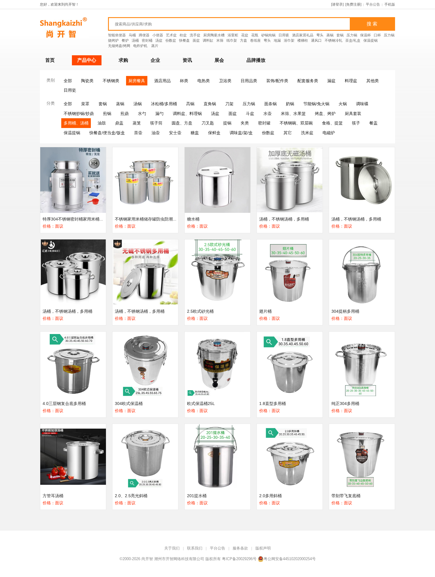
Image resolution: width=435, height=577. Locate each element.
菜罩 (85, 103)
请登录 (337, 4)
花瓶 (254, 35)
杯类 (184, 80)
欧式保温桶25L (201, 403)
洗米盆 (307, 132)
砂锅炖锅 (268, 35)
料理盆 (351, 80)
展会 (219, 60)
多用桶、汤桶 (76, 123)
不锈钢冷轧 (333, 40)
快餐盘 (184, 40)
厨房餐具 (136, 80)
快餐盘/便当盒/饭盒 (107, 132)
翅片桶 (265, 311)
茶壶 (138, 132)
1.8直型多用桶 (272, 403)
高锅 (190, 103)
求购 (123, 60)
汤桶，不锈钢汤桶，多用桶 (284, 219)
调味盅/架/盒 (241, 132)
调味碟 (362, 103)
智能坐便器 (117, 35)
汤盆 (158, 40)
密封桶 (147, 40)
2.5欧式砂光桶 (200, 311)
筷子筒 (156, 123)
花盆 (244, 35)
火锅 (343, 103)
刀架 (229, 103)
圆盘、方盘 (182, 123)
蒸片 (154, 46)
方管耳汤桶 (53, 495)
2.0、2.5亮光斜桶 (131, 495)
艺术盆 (171, 35)
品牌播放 (255, 60)
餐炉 (125, 40)
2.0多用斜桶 (270, 495)
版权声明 (263, 548)
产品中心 (86, 60)
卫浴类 (225, 80)
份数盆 (170, 40)
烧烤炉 (113, 40)
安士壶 (175, 132)
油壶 (156, 132)
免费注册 (353, 4)
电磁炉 (329, 132)
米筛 (219, 40)
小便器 (157, 35)
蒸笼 (137, 123)
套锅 (340, 35)
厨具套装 (353, 113)
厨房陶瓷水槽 (214, 35)
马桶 (132, 35)
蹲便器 (144, 35)
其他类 (372, 80)
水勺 (142, 113)
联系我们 (194, 548)
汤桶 (135, 40)
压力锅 (352, 35)
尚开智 (147, 559)
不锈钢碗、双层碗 (296, 123)
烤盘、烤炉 (325, 113)
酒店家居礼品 (302, 35)
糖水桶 (193, 219)
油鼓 (102, 123)
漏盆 (331, 80)
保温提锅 (370, 40)
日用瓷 (283, 35)
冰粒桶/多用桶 (164, 103)
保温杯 (365, 35)
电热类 (203, 80)
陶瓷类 (87, 80)
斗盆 (250, 113)
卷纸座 (255, 40)
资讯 (187, 60)
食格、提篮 (332, 123)
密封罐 (264, 123)
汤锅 (137, 103)
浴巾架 (289, 40)
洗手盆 (195, 35)
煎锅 (107, 113)
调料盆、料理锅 (187, 113)
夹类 (245, 123)
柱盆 (183, 35)
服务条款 (240, 548)
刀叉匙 (208, 123)
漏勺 (159, 113)
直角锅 (210, 103)
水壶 (267, 113)
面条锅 (270, 103)
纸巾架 (231, 40)
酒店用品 (162, 80)
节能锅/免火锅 (316, 103)
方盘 (243, 40)
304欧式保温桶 (129, 403)
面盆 (196, 40)
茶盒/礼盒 (352, 40)
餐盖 (373, 123)
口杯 (377, 35)
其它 (287, 132)
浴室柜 (233, 35)
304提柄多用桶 (345, 311)
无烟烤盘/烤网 (119, 46)
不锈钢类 (111, 80)
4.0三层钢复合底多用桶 (64, 403)
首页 (50, 60)
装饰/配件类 (277, 80)
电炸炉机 (140, 46)
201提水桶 (197, 495)
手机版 (389, 4)
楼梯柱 (302, 40)
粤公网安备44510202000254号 (290, 559)
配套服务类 (307, 80)
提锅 (227, 123)
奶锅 (290, 103)
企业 (155, 60)
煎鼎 (124, 113)
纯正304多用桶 (345, 403)
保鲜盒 (214, 132)
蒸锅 (330, 35)
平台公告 (373, 4)
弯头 (319, 35)
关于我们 (172, 548)
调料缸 (208, 40)
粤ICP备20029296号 (239, 559)
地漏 (277, 40)
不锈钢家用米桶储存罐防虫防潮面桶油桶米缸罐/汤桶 (163, 219)
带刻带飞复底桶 (345, 495)
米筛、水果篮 (293, 113)
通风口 (316, 40)
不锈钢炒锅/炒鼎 (79, 113)
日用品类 (249, 80)
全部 (68, 80)
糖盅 (195, 132)
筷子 (356, 123)
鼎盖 (119, 123)
